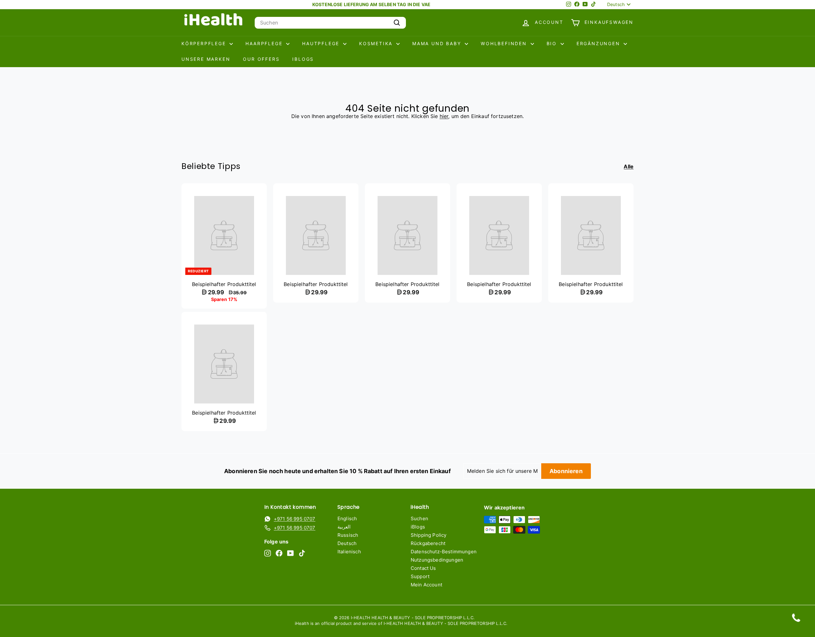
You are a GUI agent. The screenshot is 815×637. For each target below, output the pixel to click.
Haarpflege (265, 43)
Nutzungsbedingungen (437, 560)
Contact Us (423, 568)
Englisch (347, 518)
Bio (553, 43)
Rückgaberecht (428, 543)
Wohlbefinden (505, 43)
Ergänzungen (599, 43)
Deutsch (347, 543)
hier (444, 116)
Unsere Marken (205, 59)
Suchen (419, 518)
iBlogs (303, 59)
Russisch (347, 535)
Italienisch (349, 552)
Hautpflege (322, 43)
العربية (344, 527)
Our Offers (261, 59)
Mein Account (426, 585)
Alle (629, 167)
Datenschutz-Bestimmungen (444, 552)
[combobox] (330, 23)
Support (420, 576)
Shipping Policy (428, 535)
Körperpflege (204, 43)
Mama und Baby (437, 43)
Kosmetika (377, 43)
